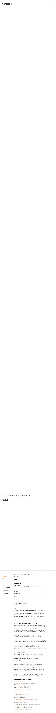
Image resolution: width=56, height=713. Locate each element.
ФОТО (21, 611)
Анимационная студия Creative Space (21, 683)
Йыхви (5, 581)
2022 (3, 585)
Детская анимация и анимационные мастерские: (7, 589)
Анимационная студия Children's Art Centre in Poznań (24, 699)
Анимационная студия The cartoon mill (21, 709)
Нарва (5, 583)
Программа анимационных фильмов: (6, 593)
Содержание (4, 576)
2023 (3, 578)
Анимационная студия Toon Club (20, 689)
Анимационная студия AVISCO (19, 694)
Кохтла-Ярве (6, 580)
